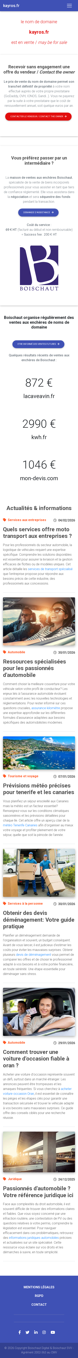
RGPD (39, 1296)
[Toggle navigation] (69, 5)
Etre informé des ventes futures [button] (37, 344)
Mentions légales (39, 1287)
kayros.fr (39, 32)
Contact (39, 1305)
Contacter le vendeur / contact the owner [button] (36, 116)
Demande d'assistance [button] (36, 212)
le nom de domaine (39, 21)
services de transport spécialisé (50, 569)
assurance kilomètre (45, 708)
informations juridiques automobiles (34, 1238)
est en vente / (39, 42)
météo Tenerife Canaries (20, 825)
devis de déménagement (33, 955)
